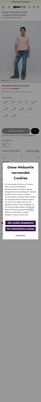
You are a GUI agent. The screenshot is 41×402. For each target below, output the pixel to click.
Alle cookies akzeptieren (20, 223)
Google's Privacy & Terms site (16, 215)
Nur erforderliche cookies (20, 229)
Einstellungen (20, 235)
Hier (31, 210)
